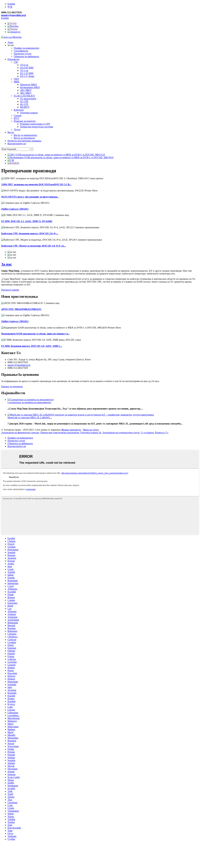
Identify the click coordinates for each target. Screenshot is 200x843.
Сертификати (21, 50)
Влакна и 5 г (161, 432)
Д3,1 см (24, 70)
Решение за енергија (24, 121)
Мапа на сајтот (91, 429)
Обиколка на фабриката (26, 56)
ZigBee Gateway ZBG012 (14, 209)
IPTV (16, 118)
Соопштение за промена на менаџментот (29, 402)
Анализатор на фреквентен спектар (20, 432)
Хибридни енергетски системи (36, 126)
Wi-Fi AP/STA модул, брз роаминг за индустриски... (30, 196)
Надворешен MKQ (30, 87)
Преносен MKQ (28, 84)
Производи (13, 59)
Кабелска (19, 109)
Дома (10, 42)
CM (16, 62)
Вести (11, 132)
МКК (16, 81)
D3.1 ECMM (26, 73)
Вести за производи (24, 138)
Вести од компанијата (25, 135)
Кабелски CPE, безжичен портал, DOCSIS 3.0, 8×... (29, 233)
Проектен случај (22, 53)
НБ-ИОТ (24, 107)
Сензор (17, 115)
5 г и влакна (147, 432)
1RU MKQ (25, 90)
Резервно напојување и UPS (35, 124)
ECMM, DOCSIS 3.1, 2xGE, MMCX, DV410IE (26, 221)
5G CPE (24, 101)
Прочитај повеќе (10, 289)
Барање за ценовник (12, 386)
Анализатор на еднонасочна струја (120, 432)
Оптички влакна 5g (90, 432)
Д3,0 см (24, 65)
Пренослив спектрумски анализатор (59, 432)
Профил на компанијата (26, 48)
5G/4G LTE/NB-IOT (24, 95)
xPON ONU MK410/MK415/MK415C (21, 309)
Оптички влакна (29, 112)
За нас (6, 264)
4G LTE (24, 104)
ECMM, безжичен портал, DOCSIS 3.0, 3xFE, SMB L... (31, 346)
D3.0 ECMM (26, 67)
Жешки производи (71, 429)
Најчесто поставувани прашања (24, 140)
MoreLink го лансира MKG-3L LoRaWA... (30, 417)
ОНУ (16, 79)
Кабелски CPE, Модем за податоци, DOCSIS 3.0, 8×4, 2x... (33, 245)
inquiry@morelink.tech (13, 15)
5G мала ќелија (28, 98)
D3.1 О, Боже (27, 76)
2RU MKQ (25, 93)
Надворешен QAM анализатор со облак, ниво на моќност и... (35, 333)
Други (17, 129)
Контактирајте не (17, 143)
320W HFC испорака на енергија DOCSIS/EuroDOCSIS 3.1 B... (36, 184)
